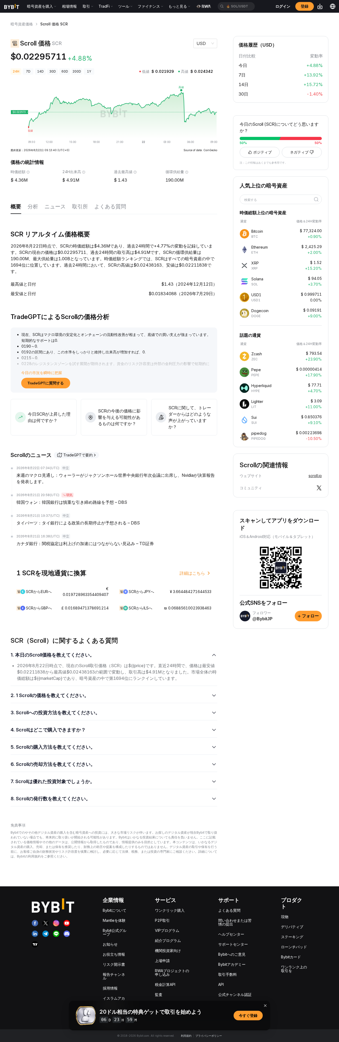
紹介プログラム (168, 940)
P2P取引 (162, 920)
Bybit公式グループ (114, 932)
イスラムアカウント (114, 1000)
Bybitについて (114, 910)
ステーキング (292, 937)
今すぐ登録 (248, 1015)
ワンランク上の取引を (294, 969)
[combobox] (279, 200)
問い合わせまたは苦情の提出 (235, 922)
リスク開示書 (114, 964)
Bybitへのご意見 (232, 954)
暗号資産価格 (22, 24)
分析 (33, 206)
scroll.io (315, 475)
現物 (284, 916)
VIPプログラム (167, 930)
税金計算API (165, 984)
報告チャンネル (114, 976)
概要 (16, 206)
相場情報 (69, 6)
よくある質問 (110, 206)
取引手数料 (227, 974)
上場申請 (162, 960)
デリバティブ (292, 926)
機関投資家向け (168, 950)
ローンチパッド (294, 947)
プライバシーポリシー (208, 1035)
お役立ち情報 (114, 954)
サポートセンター (233, 944)
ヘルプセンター (231, 934)
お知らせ (110, 944)
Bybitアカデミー (232, 964)
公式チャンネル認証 (235, 994)
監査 (158, 994)
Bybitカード (291, 957)
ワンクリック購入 (170, 910)
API (221, 984)
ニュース (55, 206)
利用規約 (186, 1035)
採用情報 (110, 988)
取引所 (80, 206)
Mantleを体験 (114, 920)
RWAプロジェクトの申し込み (172, 972)
